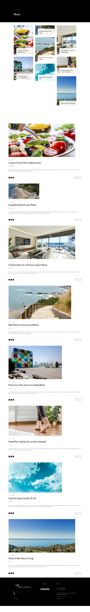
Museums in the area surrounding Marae (23, 76)
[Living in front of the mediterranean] (23, 40)
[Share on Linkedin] (13, 177)
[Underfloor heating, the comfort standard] (66, 65)
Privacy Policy (59, 598)
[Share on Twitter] (11, 177)
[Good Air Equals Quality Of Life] (45, 72)
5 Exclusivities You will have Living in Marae (68, 51)
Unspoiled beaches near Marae (22, 204)
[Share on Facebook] (9, 177)
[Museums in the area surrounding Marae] (23, 68)
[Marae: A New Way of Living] (66, 90)
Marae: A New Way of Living (68, 103)
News (13, 159)
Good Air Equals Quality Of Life (22, 498)
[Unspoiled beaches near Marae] (45, 30)
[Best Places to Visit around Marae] (45, 49)
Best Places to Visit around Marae (24, 324)
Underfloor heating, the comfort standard (66, 71)
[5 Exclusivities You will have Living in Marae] (66, 40)
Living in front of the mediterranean (23, 51)
